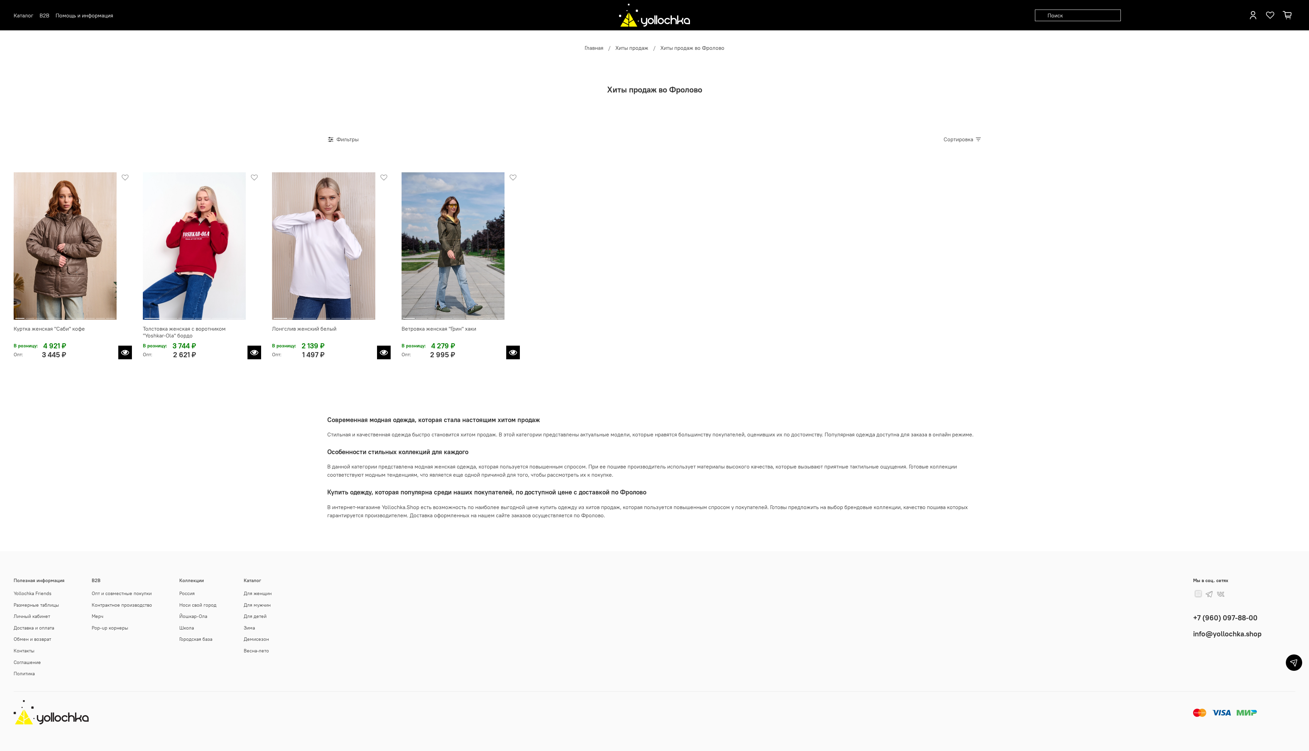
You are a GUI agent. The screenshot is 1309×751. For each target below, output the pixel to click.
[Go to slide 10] (110, 315)
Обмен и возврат (32, 639)
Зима (249, 628)
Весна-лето (256, 651)
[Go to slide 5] (60, 315)
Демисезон (256, 639)
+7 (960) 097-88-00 (1225, 617)
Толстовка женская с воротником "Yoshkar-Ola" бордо (184, 332)
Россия (187, 593)
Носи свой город (197, 605)
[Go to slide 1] (20, 315)
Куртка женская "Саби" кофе (49, 328)
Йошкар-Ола (193, 616)
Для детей (255, 616)
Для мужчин (257, 605)
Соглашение (27, 662)
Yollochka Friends (32, 593)
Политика (24, 673)
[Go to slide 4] (50, 315)
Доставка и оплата (34, 628)
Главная (594, 47)
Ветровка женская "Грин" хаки (439, 328)
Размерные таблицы (36, 605)
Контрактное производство (122, 605)
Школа (186, 628)
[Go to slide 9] (100, 315)
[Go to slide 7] (80, 315)
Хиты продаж (631, 47)
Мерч (97, 616)
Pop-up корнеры (110, 628)
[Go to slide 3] (40, 315)
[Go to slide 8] (90, 315)
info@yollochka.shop (1227, 633)
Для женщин (258, 593)
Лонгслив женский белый (304, 328)
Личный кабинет (32, 616)
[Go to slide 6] (70, 315)
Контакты (24, 651)
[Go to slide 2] (30, 315)
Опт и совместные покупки (122, 593)
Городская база (195, 639)
